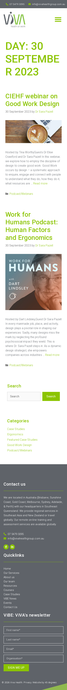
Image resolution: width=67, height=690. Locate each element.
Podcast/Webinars (21, 193)
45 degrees (51, 682)
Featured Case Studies (22, 439)
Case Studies (16, 429)
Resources (10, 585)
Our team (9, 581)
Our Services (11, 573)
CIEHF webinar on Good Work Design (32, 100)
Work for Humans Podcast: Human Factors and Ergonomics (31, 226)
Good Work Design (19, 445)
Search (51, 396)
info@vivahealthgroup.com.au (48, 4)
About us (9, 577)
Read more (40, 183)
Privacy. (28, 682)
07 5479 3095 (16, 4)
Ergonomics (15, 434)
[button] (58, 19)
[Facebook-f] (6, 546)
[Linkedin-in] (12, 546)
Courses (9, 590)
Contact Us (10, 607)
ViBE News (10, 598)
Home (7, 568)
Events (8, 602)
